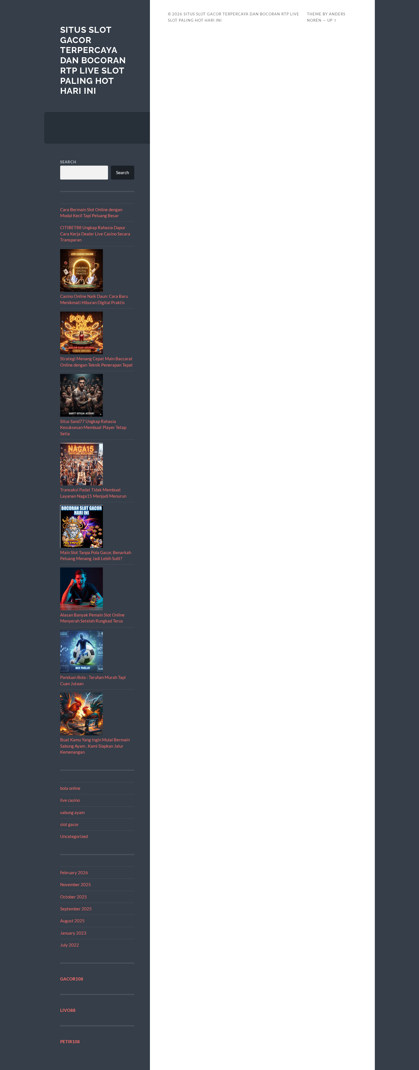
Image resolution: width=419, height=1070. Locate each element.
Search (68, 162)
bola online (70, 788)
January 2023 (73, 932)
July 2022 (69, 944)
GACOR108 (71, 978)
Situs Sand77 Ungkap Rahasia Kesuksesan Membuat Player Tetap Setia (93, 427)
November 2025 (75, 884)
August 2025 (72, 920)
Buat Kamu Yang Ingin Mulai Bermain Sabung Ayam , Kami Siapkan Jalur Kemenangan (95, 745)
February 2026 (74, 872)
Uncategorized (74, 836)
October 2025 (73, 896)
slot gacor (69, 824)
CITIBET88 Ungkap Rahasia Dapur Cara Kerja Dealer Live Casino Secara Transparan (95, 233)
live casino (70, 800)
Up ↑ (332, 20)
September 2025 (76, 908)
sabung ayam (72, 812)
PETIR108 (70, 1041)
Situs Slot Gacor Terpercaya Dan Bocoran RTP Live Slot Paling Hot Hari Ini (93, 60)
